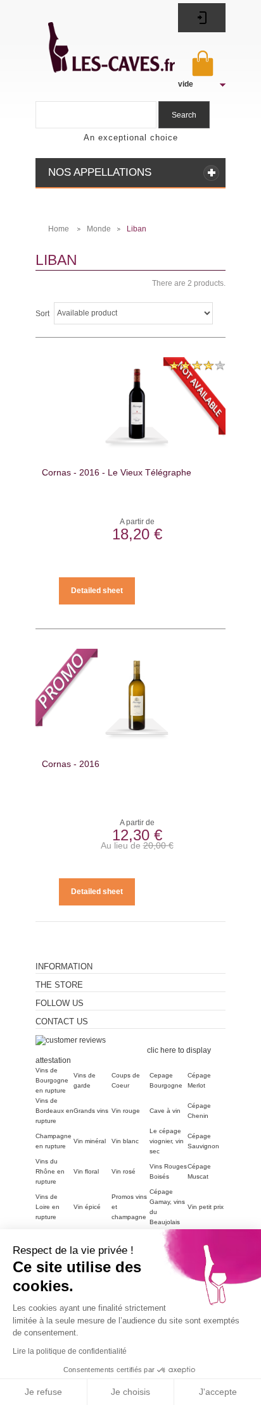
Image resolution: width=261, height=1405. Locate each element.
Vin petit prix (206, 1206)
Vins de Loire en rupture (47, 1206)
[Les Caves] (97, 40)
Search (184, 115)
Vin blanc (125, 1141)
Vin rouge (125, 1110)
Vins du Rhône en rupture (50, 1171)
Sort (42, 313)
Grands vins (90, 1110)
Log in (202, 17)
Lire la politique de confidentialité (70, 1351)
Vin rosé (123, 1171)
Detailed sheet (97, 590)
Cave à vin (165, 1110)
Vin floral (86, 1171)
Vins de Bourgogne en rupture (51, 1080)
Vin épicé (87, 1206)
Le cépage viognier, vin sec (167, 1141)
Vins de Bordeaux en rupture (54, 1110)
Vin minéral (89, 1141)
